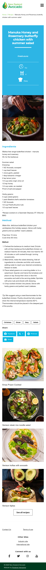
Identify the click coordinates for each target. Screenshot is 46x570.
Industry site (23, 541)
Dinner (18, 322)
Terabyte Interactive (19, 567)
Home (4, 15)
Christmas (7, 322)
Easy (27, 322)
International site (23, 544)
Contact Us (6, 529)
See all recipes (23, 512)
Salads (35, 322)
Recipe (10, 15)
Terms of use (28, 529)
